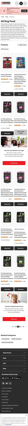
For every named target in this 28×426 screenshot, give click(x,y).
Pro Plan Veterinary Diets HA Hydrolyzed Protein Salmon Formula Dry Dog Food (20, 234)
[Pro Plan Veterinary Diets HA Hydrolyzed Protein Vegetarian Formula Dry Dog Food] (7, 217)
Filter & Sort (23, 45)
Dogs (7, 16)
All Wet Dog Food (16, 339)
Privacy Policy (5, 393)
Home (2, 16)
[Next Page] (26, 326)
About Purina (7, 353)
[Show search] (17, 3)
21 (13, 326)
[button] (7, 94)
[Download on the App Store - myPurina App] (6, 378)
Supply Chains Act (6, 411)
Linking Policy (5, 402)
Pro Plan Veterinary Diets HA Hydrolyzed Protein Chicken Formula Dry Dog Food (7, 275)
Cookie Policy (8, 424)
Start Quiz (14, 319)
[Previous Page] (10, 326)
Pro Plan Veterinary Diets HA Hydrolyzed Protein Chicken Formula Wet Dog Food (20, 275)
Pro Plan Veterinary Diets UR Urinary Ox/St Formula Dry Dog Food (7, 120)
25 (23, 326)
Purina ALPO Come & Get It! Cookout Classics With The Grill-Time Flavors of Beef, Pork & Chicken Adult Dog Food (20, 79)
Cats (4, 363)
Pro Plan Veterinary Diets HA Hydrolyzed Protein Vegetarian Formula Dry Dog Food (7, 231)
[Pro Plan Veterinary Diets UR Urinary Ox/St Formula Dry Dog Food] (7, 107)
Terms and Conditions (7, 388)
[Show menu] (25, 3)
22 (15, 326)
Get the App (14, 163)
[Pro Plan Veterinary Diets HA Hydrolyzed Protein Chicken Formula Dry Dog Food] (7, 261)
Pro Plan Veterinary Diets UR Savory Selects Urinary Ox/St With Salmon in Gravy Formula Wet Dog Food (20, 192)
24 (21, 326)
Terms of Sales (5, 399)
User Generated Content (7, 408)
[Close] (1, 11)
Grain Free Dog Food (7, 342)
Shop (4, 368)
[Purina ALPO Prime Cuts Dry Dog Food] (7, 63)
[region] (14, 419)
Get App (24, 10)
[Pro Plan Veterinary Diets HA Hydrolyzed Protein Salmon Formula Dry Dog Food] (20, 217)
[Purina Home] (8, 3)
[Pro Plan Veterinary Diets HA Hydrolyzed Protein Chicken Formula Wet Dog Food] (20, 261)
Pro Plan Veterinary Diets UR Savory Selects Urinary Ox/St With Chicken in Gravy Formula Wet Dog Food (7, 192)
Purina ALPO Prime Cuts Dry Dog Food (6, 75)
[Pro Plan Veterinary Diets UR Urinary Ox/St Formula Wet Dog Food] (20, 107)
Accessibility (5, 396)
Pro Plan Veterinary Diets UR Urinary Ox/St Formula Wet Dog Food (20, 120)
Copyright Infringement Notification (10, 405)
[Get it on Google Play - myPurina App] (16, 378)
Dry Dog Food (5, 339)
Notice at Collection (6, 391)
